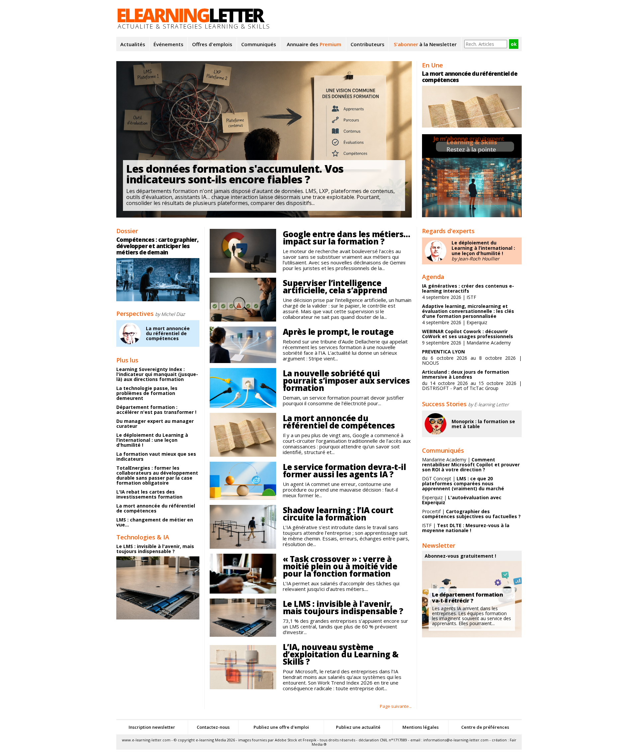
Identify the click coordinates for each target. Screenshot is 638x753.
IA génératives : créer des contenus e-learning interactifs (468, 288)
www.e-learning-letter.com (146, 739)
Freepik (309, 739)
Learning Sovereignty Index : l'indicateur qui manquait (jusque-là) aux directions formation (157, 374)
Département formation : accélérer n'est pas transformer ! (156, 409)
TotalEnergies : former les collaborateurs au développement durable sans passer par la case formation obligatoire (157, 475)
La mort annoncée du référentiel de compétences (168, 334)
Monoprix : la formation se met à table (483, 423)
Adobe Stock (286, 739)
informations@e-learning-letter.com (455, 739)
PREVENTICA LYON (443, 351)
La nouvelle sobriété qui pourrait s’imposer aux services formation (346, 380)
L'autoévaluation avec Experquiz (461, 500)
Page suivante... (396, 706)
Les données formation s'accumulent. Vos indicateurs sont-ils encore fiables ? (235, 173)
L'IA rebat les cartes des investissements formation (149, 494)
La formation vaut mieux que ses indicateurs (156, 456)
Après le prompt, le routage (338, 331)
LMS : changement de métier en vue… (154, 522)
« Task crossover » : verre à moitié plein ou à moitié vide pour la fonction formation (340, 566)
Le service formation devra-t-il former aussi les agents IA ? (344, 470)
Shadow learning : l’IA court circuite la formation (338, 514)
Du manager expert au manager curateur (155, 423)
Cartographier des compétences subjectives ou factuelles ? (471, 513)
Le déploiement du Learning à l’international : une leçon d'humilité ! (152, 440)
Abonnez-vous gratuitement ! (460, 556)
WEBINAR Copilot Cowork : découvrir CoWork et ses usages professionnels (467, 333)
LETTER (189, 15)
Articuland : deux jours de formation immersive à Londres (465, 374)
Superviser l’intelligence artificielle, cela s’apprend (335, 286)
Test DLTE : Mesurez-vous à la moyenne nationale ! (465, 527)
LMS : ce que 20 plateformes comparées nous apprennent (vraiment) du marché (463, 483)
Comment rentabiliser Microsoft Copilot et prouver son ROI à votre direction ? (471, 464)
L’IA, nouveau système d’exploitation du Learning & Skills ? (341, 654)
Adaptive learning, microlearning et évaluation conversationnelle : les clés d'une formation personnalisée (468, 311)
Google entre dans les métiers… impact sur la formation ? (346, 238)
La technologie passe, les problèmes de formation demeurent (146, 393)
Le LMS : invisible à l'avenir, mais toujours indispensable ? (155, 548)
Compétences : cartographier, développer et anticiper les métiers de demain (157, 246)
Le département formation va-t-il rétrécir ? (467, 597)
